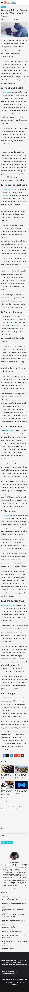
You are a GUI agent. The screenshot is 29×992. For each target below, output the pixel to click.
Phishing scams (6, 92)
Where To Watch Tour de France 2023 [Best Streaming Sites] (20, 776)
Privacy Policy (21, 982)
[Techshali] (10, 2)
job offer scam (19, 325)
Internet (3, 7)
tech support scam (10, 189)
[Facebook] (4, 755)
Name (3, 828)
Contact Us (13, 982)
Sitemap (14, 984)
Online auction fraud (8, 605)
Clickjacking (5, 515)
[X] (7, 755)
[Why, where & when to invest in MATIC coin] (21, 785)
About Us (6, 982)
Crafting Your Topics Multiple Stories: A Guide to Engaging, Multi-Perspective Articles (6, 793)
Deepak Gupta (5, 19)
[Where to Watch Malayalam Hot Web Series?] (7, 769)
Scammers (5, 195)
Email (3, 835)
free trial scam (9, 431)
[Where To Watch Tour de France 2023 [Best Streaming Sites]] (21, 769)
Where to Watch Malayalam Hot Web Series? (6, 776)
